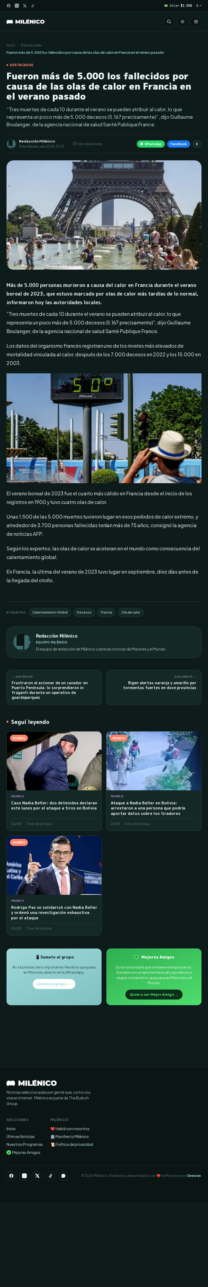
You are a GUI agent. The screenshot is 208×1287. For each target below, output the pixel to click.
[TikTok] (33, 6)
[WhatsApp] (63, 1176)
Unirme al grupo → (54, 984)
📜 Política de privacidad (71, 1144)
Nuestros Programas (24, 1144)
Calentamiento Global (50, 612)
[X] (37, 1176)
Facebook (178, 144)
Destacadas (31, 45)
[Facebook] (8, 6)
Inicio (10, 45)
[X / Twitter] (25, 6)
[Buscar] (169, 21)
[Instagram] (17, 6)
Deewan (194, 1176)
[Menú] (196, 21)
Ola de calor (130, 612)
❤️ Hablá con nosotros (70, 1128)
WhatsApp (153, 144)
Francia (106, 612)
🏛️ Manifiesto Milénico (69, 1136)
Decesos (84, 612)
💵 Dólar (178, 6)
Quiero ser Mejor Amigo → (154, 994)
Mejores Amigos (24, 1152)
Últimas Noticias (20, 1136)
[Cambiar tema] (182, 21)
